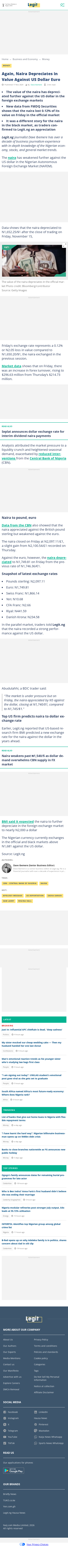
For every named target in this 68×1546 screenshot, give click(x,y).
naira (12, 157)
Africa (5, 1100)
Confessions (8, 1051)
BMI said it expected (18, 821)
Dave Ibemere (36, 85)
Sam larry (8, 901)
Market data (11, 366)
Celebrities (7, 1183)
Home (5, 59)
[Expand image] (64, 245)
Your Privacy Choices (37, 1544)
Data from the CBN (16, 525)
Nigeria (6, 1232)
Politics (6, 1034)
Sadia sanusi (55, 895)
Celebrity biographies (11, 1200)
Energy (6, 1216)
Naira (44, 883)
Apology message (12, 895)
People (6, 1067)
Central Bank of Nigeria (48, 458)
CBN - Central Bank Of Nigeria (20, 883)
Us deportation (35, 895)
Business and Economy (25, 59)
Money (46, 59)
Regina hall (25, 901)
